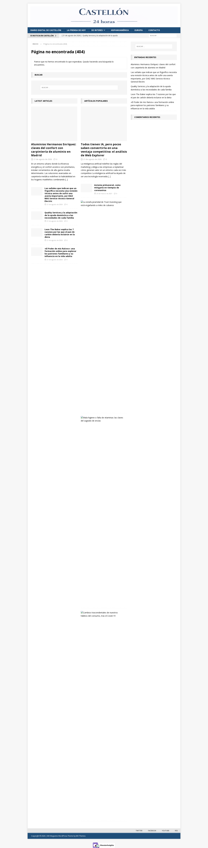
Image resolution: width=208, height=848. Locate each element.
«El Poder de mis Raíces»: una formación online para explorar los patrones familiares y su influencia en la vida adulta (60, 252)
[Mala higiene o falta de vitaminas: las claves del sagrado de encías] (103, 419)
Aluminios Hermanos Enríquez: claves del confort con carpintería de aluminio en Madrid (53, 149)
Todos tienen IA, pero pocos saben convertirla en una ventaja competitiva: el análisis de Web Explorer (104, 149)
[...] (66, 179)
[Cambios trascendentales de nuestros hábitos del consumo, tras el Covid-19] (103, 614)
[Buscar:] (163, 35)
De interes (97, 30)
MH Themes (80, 836)
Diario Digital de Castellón (45, 30)
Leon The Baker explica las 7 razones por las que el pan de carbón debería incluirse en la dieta (60, 233)
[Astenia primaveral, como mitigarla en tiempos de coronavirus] (86, 188)
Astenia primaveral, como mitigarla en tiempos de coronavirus (107, 187)
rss (176, 831)
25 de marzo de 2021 (104, 193)
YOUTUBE (165, 831)
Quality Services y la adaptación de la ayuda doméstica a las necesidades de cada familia (61, 215)
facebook (152, 831)
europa (139, 30)
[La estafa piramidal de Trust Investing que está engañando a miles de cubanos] (103, 203)
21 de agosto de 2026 (43, 159)
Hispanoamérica (120, 30)
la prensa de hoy (76, 30)
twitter (139, 831)
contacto (154, 30)
